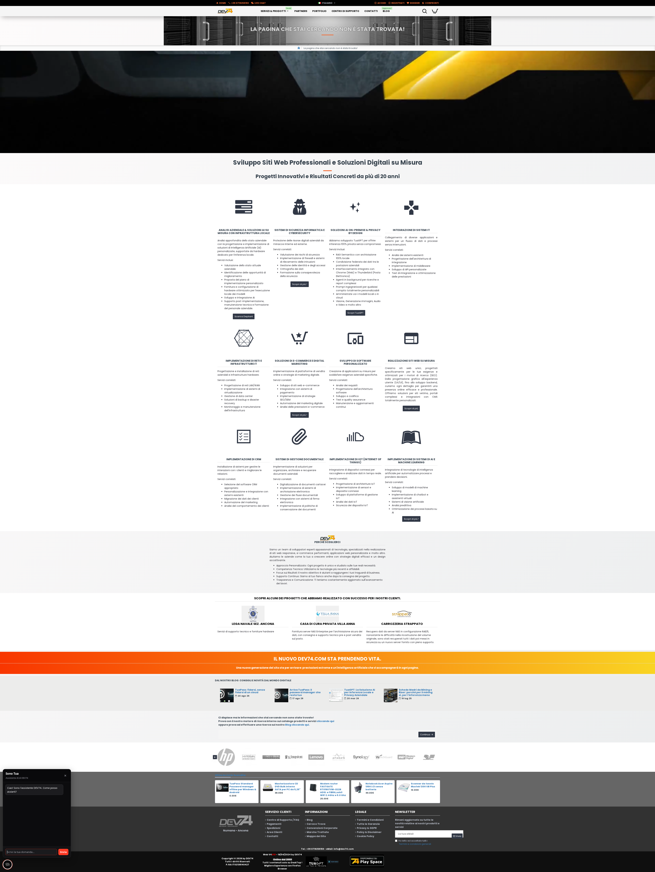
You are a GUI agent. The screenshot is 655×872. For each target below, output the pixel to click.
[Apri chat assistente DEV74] (7, 864)
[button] (215, 757)
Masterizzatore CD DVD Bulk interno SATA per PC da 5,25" (287, 786)
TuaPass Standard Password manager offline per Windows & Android (242, 788)
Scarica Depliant (244, 316)
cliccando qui (325, 721)
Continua (425, 734)
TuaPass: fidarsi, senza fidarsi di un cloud (250, 691)
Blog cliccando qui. (297, 724)
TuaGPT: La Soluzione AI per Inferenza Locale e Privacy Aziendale (359, 692)
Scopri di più (411, 408)
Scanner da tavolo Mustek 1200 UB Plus (423, 785)
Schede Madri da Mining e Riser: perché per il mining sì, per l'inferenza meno (415, 692)
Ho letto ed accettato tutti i (414, 842)
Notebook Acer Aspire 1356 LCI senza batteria (379, 786)
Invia (63, 852)
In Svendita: (238, 775)
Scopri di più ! (299, 284)
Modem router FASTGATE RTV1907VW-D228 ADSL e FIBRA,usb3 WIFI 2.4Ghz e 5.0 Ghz (333, 789)
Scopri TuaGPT (355, 312)
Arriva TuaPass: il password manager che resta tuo (305, 692)
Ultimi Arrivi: (223, 775)
